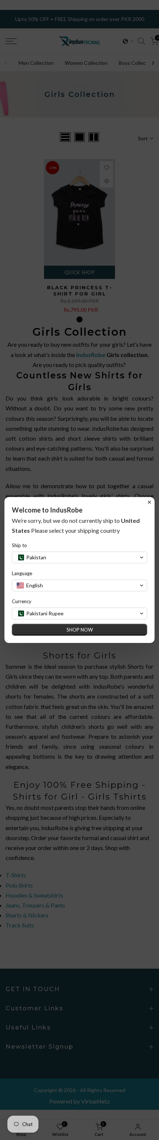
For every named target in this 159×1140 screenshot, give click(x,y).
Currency (21, 601)
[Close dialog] (149, 502)
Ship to (19, 545)
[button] (79, 557)
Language (22, 573)
